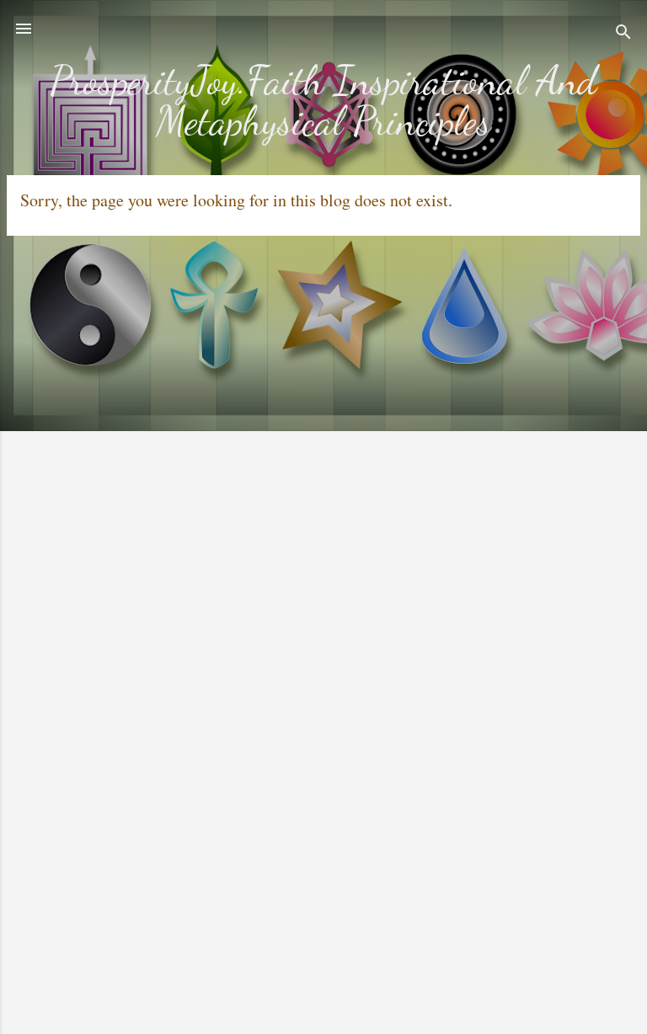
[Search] (623, 34)
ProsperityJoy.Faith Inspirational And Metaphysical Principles (323, 100)
